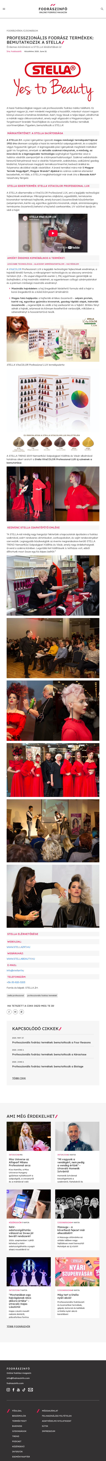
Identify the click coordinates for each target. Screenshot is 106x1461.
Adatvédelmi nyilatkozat (56, 1421)
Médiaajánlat (50, 1411)
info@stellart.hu (15, 970)
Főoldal (17, 1411)
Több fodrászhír (18, 1326)
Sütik (45, 1426)
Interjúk (17, 1451)
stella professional (15, 995)
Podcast (16, 1441)
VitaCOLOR (15, 269)
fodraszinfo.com (15, 1383)
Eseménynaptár (21, 1456)
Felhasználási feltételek (57, 1416)
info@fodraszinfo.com (18, 1378)
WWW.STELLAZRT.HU (18, 947)
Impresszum (48, 1431)
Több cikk (19, 1078)
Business (17, 1426)
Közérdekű (18, 1446)
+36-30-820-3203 (16, 982)
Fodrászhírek (14, 31)
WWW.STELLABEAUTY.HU (21, 958)
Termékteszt (19, 1421)
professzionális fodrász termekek (42, 995)
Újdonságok (31, 31)
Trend (15, 1436)
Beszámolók (19, 1416)
